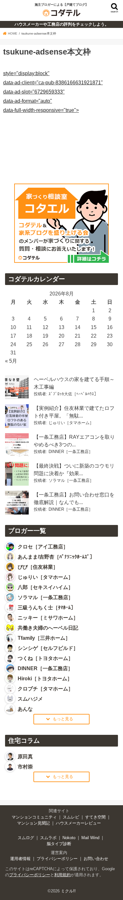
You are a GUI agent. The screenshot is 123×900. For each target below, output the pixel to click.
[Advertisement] (53, 136)
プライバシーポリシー (57, 858)
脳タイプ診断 (59, 843)
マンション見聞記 (33, 823)
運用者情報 (20, 858)
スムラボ (48, 837)
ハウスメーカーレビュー (78, 823)
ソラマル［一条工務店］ (71, 480)
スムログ (26, 837)
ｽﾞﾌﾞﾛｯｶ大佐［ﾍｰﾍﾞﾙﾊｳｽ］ (73, 394)
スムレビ (71, 817)
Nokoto (68, 837)
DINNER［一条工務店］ (71, 451)
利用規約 (62, 874)
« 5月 (11, 361)
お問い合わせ (96, 858)
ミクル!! (68, 891)
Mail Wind (90, 837)
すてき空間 (95, 817)
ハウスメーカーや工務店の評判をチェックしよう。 (62, 24)
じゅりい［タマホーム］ (71, 422)
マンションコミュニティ (34, 817)
